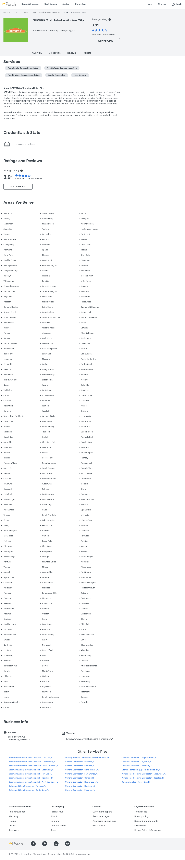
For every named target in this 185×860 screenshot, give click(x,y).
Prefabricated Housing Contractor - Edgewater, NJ (144, 774)
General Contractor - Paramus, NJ (80, 790)
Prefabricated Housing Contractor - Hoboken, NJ (143, 778)
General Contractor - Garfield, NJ (80, 778)
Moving (12, 821)
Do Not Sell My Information (147, 830)
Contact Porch (58, 825)
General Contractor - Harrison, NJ (80, 786)
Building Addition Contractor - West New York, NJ (87, 758)
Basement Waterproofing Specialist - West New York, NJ (33, 782)
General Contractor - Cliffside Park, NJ (82, 770)
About (54, 816)
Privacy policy (141, 816)
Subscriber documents (146, 821)
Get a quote (98, 825)
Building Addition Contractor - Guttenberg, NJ (29, 790)
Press (53, 830)
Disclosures (140, 825)
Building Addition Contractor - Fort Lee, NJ (27, 786)
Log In (176, 4)
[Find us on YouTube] (67, 843)
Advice (65, 4)
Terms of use (140, 811)
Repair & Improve (30, 4)
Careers (55, 821)
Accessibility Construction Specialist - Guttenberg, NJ (32, 762)
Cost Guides (50, 4)
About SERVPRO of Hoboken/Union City (23, 88)
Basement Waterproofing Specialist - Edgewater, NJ (31, 770)
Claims (12, 825)
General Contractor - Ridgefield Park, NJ (139, 758)
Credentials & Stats (21, 132)
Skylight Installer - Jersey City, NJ (136, 782)
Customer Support (102, 811)
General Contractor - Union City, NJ (137, 766)
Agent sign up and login (104, 821)
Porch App (80, 4)
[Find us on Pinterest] (44, 843)
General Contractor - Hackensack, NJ (81, 782)
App (150, 4)
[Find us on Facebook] (33, 843)
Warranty (13, 816)
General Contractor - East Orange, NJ (81, 774)
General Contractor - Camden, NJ (80, 766)
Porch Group (57, 811)
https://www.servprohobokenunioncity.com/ (89, 739)
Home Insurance (17, 811)
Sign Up (162, 4)
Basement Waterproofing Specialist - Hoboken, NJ (31, 778)
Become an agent (101, 816)
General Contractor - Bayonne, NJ (80, 762)
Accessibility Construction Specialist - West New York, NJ (34, 766)
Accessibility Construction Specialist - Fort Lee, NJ (31, 758)
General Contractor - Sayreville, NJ (137, 762)
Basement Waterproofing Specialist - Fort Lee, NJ (30, 774)
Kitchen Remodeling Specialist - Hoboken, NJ (141, 770)
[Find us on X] (56, 843)
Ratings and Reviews (22, 160)
